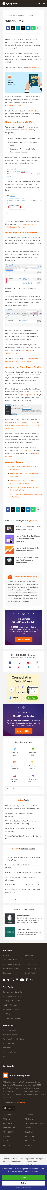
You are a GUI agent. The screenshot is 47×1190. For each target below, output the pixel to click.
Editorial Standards (10, 960)
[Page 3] (26, 899)
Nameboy (6, 1145)
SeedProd (6, 1141)
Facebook (9, 456)
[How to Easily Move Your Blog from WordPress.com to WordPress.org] (9, 561)
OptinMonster (8, 1114)
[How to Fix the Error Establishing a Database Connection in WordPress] (9, 539)
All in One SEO (8, 1123)
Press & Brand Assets (11, 968)
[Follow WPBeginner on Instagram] (37, 662)
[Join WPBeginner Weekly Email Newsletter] (37, 667)
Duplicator (29, 1114)
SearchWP (28, 1127)
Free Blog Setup (9, 1056)
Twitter (35, 453)
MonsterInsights (9, 1127)
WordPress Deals (9, 1043)
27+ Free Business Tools (12, 1018)
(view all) (31, 910)
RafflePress (29, 1132)
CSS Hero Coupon (23, 915)
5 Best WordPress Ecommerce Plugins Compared (22, 885)
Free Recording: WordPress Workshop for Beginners (23, 872)
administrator (10, 105)
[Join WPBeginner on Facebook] (9, 662)
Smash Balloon (8, 1136)
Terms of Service (31, 960)
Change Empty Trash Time (27, 394)
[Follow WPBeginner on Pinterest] (19, 667)
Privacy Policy (30, 955)
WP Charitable (30, 1141)
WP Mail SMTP (8, 1132)
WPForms (6, 1119)
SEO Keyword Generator (12, 1000)
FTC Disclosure (30, 964)
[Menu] (44, 3)
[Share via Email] (38, 28)
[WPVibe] (23, 688)
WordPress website (26, 130)
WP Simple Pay (30, 1119)
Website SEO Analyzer (11, 1009)
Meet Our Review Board (12, 964)
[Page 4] (31, 899)
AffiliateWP (29, 1145)
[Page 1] (15, 899)
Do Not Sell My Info (32, 968)
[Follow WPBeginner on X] (19, 662)
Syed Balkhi (7, 1088)
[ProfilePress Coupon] (9, 932)
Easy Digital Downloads (34, 1123)
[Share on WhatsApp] (33, 28)
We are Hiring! (19, 1102)
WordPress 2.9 (33, 67)
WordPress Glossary (10, 1034)
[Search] (39, 3)
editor (19, 105)
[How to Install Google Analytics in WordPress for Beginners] (9, 550)
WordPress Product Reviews (13, 1039)
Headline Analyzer (10, 1005)
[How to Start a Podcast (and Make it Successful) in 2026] (9, 529)
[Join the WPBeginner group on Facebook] (9, 667)
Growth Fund (30, 973)
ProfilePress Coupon (24, 930)
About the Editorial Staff (25, 576)
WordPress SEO (8, 1047)
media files (30, 111)
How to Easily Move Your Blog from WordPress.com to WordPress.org (27, 560)
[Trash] (23, 28)
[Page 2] (21, 899)
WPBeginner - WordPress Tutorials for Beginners (10, 3)
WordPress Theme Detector (13, 996)
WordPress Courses (10, 1030)
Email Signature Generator (13, 1014)
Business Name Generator (12, 992)
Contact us (7, 973)
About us (6, 955)
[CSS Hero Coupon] (9, 918)
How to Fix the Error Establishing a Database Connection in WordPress (29, 538)
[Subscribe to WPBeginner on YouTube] (28, 662)
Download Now (23, 639)
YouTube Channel (25, 450)
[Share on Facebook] (8, 28)
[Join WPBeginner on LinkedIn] (28, 667)
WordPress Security (10, 1052)
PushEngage (29, 1136)
